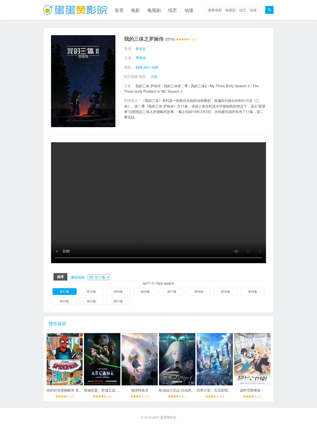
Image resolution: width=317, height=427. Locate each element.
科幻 (146, 67)
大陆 (153, 76)
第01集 (118, 301)
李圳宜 (140, 48)
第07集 (172, 291)
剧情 (138, 67)
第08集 (145, 291)
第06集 (199, 291)
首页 (119, 10)
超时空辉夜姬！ (252, 390)
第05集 (225, 291)
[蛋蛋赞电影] (75, 10)
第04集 (252, 291)
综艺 (172, 10)
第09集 (118, 291)
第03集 (64, 301)
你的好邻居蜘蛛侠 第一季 (66, 390)
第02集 (91, 301)
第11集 (64, 291)
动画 (154, 67)
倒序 (60, 276)
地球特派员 (139, 390)
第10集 (91, 291)
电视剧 (154, 10)
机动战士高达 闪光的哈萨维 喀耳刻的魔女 (191, 390)
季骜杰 (140, 57)
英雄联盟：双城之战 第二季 (105, 390)
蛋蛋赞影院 (168, 417)
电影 (135, 10)
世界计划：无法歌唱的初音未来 (221, 390)
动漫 (189, 10)
